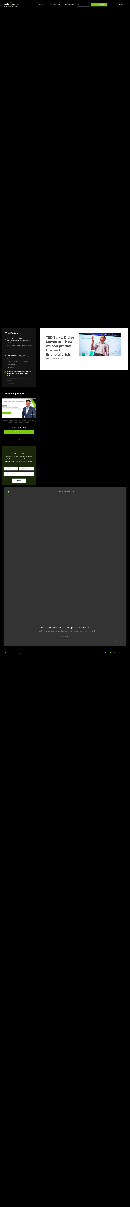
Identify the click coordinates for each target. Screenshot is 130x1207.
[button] (99, 4)
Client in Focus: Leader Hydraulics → (115, 653)
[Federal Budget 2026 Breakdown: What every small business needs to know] (19, 411)
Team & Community (54, 4)
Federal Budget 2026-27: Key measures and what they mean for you (18, 357)
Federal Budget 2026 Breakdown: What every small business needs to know (19, 341)
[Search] (88, 4)
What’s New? (69, 4)
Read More (10, 351)
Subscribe (19, 481)
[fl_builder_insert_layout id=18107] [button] (18, 439)
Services (41, 4)
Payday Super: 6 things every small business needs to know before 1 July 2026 (19, 373)
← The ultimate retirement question (14, 653)
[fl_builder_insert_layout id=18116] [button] (19, 439)
